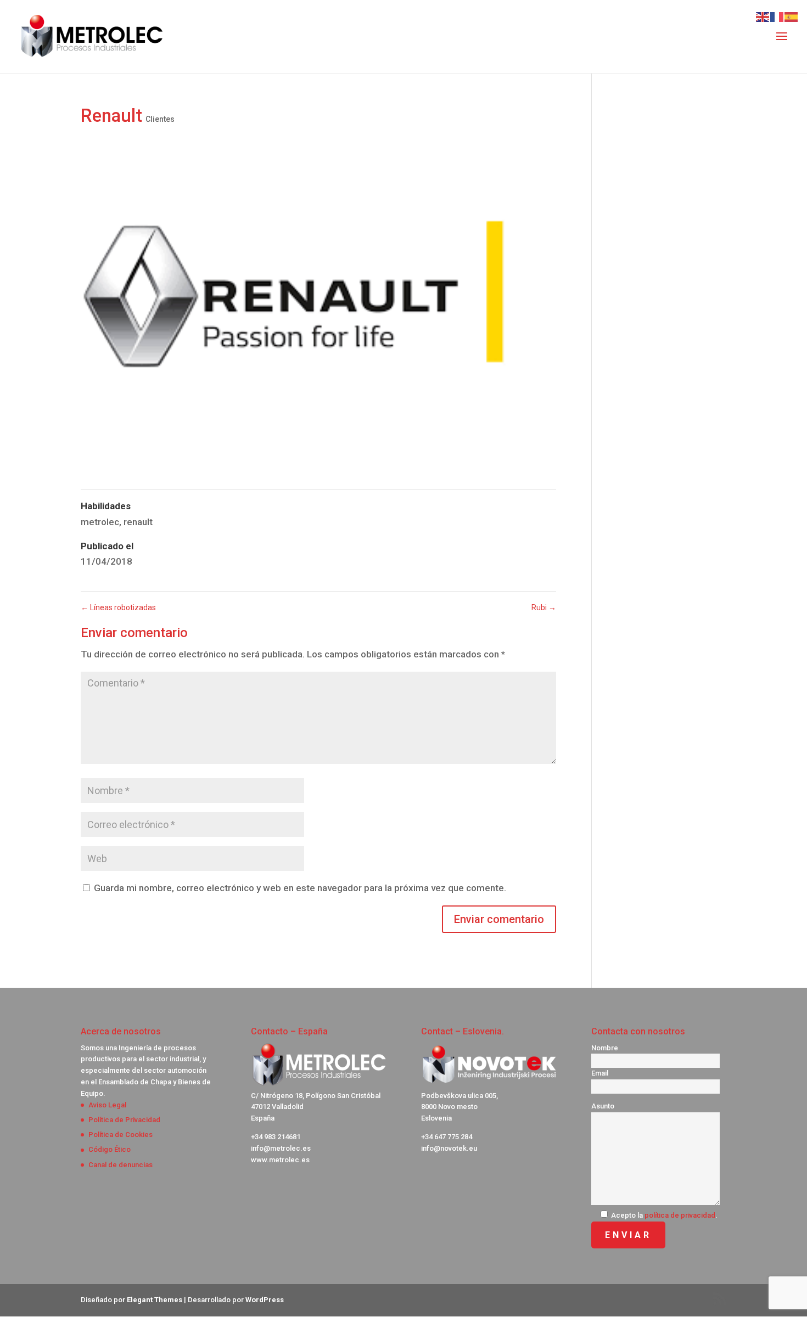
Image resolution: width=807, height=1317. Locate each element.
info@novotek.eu (449, 1148)
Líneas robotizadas (118, 607)
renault (138, 521)
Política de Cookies (120, 1134)
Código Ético (109, 1149)
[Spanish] (791, 15)
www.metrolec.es (280, 1160)
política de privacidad (680, 1215)
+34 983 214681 (275, 1137)
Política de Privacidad (124, 1120)
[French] (777, 15)
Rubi (543, 607)
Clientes (160, 119)
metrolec (100, 521)
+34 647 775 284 (446, 1137)
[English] (763, 15)
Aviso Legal (107, 1105)
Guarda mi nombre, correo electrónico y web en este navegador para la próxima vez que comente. (300, 887)
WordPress (264, 1300)
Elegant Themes (154, 1300)
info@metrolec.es (281, 1148)
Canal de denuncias (120, 1165)
